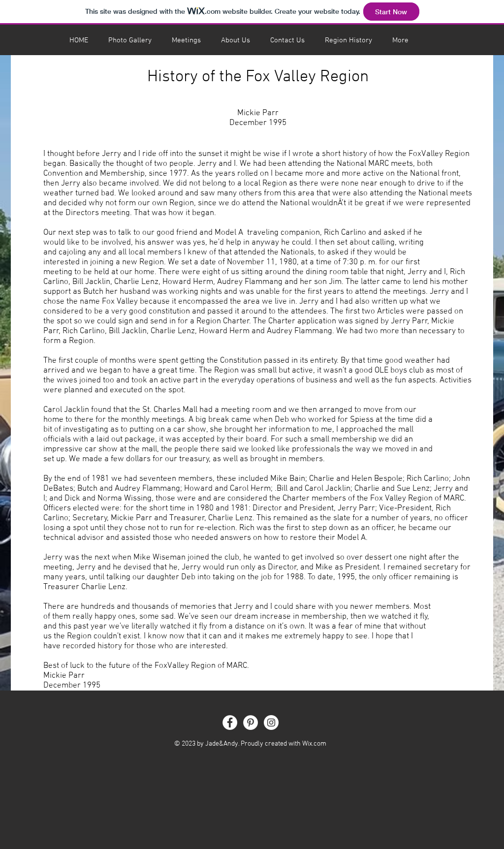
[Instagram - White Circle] (271, 722)
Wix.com (314, 744)
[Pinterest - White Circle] (250, 722)
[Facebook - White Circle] (229, 722)
